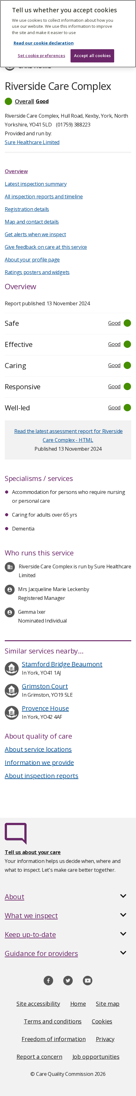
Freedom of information (53, 1039)
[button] (68, 101)
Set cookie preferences (41, 55)
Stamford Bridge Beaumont (62, 664)
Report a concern (39, 1056)
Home (78, 1003)
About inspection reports (41, 775)
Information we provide (39, 762)
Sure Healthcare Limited (32, 142)
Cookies (102, 1021)
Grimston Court (45, 686)
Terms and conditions (53, 1021)
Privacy (105, 1039)
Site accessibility (38, 1003)
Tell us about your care (33, 852)
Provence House (45, 708)
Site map (108, 1003)
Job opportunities (96, 1056)
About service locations (38, 749)
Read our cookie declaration (44, 43)
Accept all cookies (92, 55)
